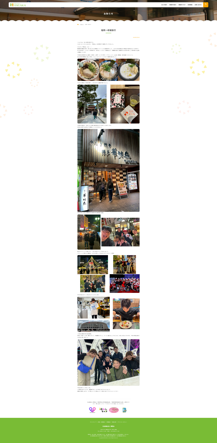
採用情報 (190, 4)
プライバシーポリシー (122, 422)
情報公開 (114, 422)
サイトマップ (93, 422)
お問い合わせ (198, 4)
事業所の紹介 (172, 4)
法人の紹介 (164, 4)
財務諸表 (108, 422)
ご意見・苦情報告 (101, 422)
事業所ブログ (182, 4)
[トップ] (77, 24)
